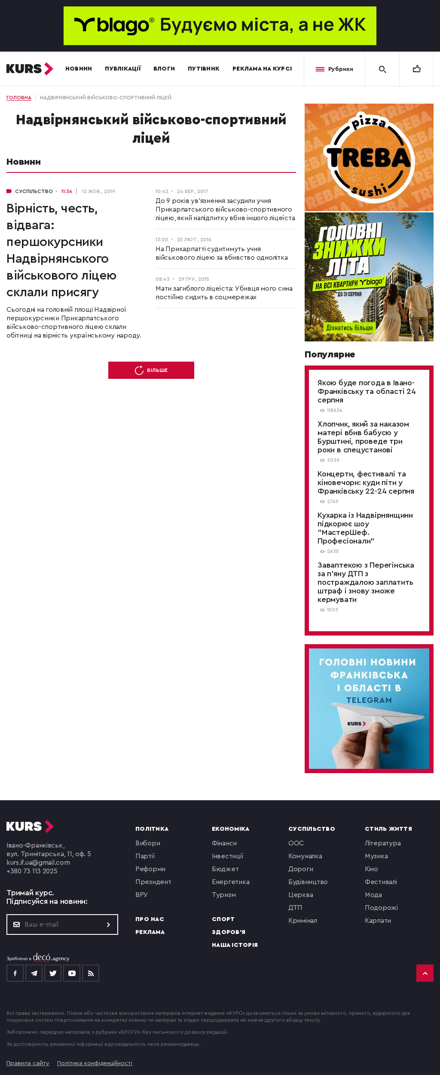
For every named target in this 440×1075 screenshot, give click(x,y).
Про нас (149, 919)
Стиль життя (388, 829)
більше (157, 370)
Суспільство (311, 829)
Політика (151, 829)
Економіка (230, 829)
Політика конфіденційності (94, 1063)
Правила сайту (27, 1063)
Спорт (223, 919)
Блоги (164, 69)
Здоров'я (228, 932)
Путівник (204, 69)
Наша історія (235, 945)
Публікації (123, 69)
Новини (78, 69)
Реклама (150, 932)
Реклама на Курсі (262, 69)
